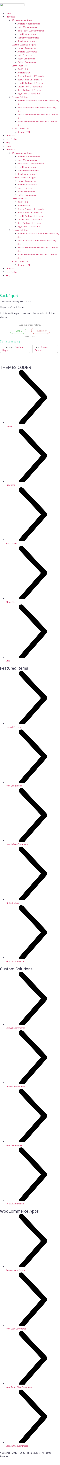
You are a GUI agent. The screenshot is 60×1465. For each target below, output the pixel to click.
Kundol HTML (24, 132)
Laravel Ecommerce (27, 48)
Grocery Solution (20, 97)
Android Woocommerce (28, 23)
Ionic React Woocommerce (30, 30)
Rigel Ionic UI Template (28, 93)
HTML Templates (20, 128)
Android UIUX (23, 72)
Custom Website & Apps (24, 44)
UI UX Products (19, 65)
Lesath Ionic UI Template (29, 86)
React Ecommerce (26, 58)
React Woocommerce (28, 41)
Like (18, 330)
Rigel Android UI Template (30, 90)
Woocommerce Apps (22, 20)
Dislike (42, 330)
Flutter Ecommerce (26, 62)
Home (9, 13)
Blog (8, 142)
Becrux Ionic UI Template (29, 79)
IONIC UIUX (22, 69)
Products (10, 16)
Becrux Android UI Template (31, 76)
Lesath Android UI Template (31, 83)
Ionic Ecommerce (25, 55)
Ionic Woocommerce (27, 27)
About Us (10, 135)
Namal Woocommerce (28, 37)
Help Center (11, 139)
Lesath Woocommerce (28, 34)
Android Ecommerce (27, 51)
